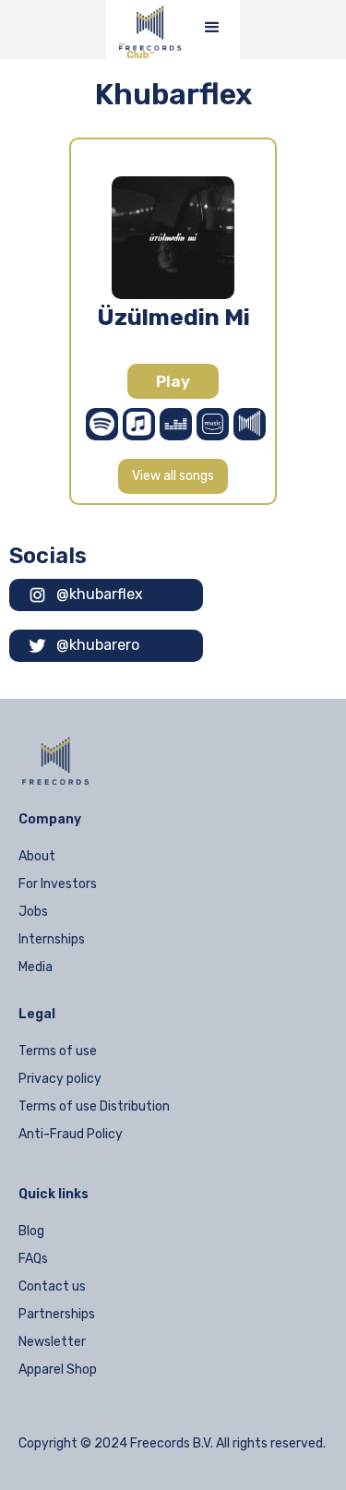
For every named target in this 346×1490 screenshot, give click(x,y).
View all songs (173, 476)
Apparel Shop (57, 1369)
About (36, 856)
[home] (145, 29)
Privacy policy (59, 1079)
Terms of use (57, 1051)
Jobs (33, 911)
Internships (51, 939)
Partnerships (56, 1314)
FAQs (33, 1259)
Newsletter (52, 1342)
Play (173, 381)
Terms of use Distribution (94, 1106)
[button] (212, 27)
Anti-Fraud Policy (70, 1134)
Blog (31, 1231)
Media (35, 967)
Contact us (52, 1286)
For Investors (57, 884)
